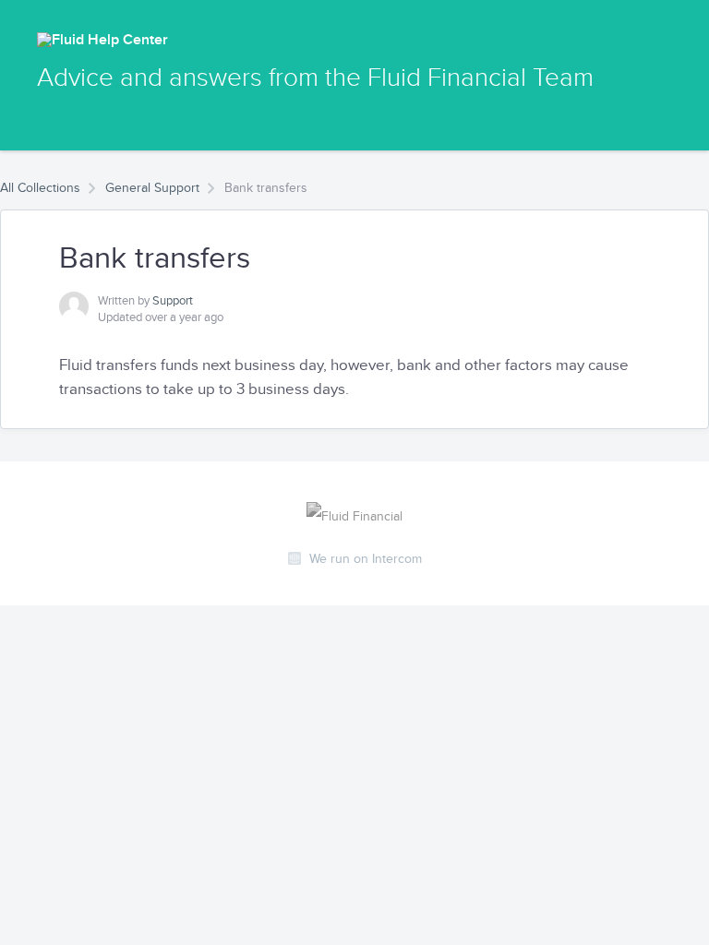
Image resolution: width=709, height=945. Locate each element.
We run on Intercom (365, 558)
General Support (152, 187)
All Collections (40, 187)
